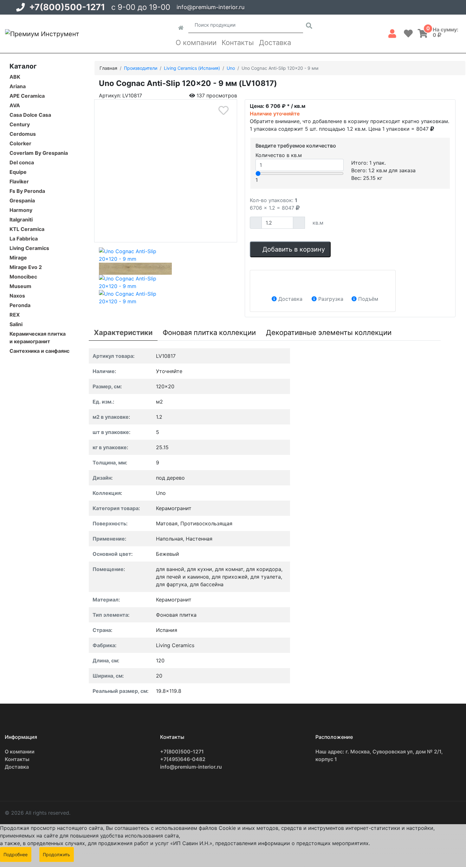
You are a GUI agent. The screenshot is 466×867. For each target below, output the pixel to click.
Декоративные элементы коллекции (329, 332)
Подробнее (15, 854)
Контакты (238, 42)
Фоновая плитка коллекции (209, 332)
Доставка (275, 42)
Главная (108, 68)
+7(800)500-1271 (67, 7)
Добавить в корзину (293, 249)
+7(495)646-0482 (182, 759)
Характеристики (123, 332)
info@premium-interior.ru (210, 7)
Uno (231, 68)
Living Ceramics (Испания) (192, 68)
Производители (140, 68)
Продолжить (56, 854)
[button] (392, 32)
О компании (196, 42)
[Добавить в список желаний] (223, 110)
